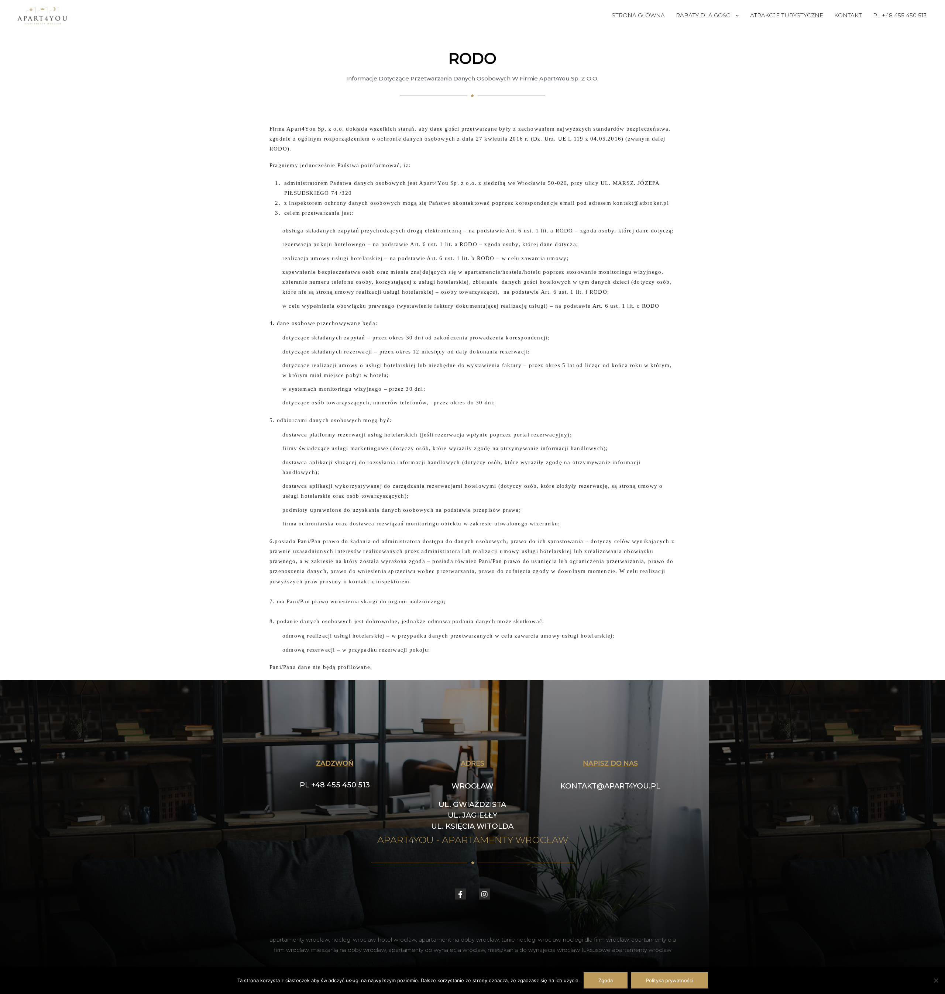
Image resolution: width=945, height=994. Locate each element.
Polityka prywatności (669, 980)
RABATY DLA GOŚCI (704, 15)
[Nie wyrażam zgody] (935, 980)
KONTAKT (848, 15)
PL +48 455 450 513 (900, 15)
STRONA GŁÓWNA (638, 15)
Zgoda (605, 980)
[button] (472, 786)
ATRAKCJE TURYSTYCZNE (786, 15)
